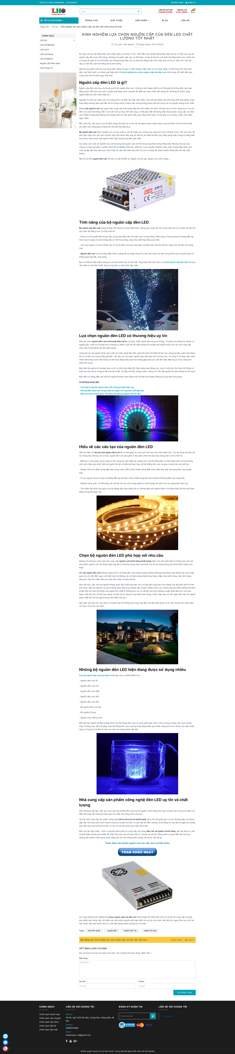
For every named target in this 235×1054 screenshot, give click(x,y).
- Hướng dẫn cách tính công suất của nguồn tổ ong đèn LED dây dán (111, 390)
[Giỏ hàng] (192, 12)
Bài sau (189, 940)
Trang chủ (91, 20)
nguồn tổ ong (150, 930)
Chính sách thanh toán (49, 1014)
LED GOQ (44, 49)
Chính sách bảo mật (48, 1029)
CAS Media (149, 1051)
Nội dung (83, 958)
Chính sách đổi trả (47, 1026)
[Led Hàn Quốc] (59, 11)
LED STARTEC (46, 59)
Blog (165, 20)
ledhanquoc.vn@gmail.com (78, 1035)
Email (142, 981)
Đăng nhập (178, 2)
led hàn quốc (94, 930)
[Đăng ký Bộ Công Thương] (127, 1025)
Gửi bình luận (184, 992)
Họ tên (82, 981)
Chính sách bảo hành (49, 1022)
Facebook (168, 1016)
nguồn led (112, 930)
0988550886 (72, 1028)
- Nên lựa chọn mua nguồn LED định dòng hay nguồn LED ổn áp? (110, 393)
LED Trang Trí (46, 68)
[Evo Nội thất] (57, 100)
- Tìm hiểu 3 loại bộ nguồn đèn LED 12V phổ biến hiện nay (106, 387)
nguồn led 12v (130, 930)
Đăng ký (192, 2)
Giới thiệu (117, 20)
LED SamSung (46, 54)
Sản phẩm (141, 20)
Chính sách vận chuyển (50, 1018)
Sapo (129, 1051)
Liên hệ (185, 20)
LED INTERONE (47, 45)
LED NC (43, 40)
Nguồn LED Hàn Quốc (50, 63)
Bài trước (178, 940)
